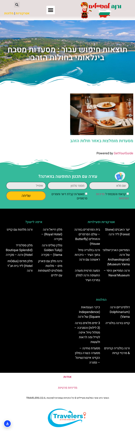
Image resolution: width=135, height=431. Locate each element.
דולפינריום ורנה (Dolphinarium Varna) (120, 312)
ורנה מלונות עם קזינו (20, 229)
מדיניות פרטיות (67, 387)
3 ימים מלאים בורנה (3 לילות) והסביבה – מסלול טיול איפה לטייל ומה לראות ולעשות (87, 332)
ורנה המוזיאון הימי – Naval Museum (117, 273)
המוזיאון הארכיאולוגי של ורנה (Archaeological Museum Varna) (116, 257)
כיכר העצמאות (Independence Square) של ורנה (89, 312)
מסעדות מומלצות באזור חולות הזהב (101, 141)
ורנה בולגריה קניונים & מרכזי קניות (117, 350)
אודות (67, 377)
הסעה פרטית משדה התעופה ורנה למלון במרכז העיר (87, 275)
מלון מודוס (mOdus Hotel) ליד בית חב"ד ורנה (20, 266)
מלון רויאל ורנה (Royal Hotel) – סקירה (51, 234)
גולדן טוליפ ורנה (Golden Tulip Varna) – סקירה (51, 250)
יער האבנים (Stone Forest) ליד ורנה (117, 232)
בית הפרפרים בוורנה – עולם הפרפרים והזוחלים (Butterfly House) (87, 236)
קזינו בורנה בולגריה (117, 323)
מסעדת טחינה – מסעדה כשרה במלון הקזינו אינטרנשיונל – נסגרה (87, 355)
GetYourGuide (123, 153)
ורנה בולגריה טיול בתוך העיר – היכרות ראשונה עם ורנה (87, 255)
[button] (50, 10)
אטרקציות (23, 13)
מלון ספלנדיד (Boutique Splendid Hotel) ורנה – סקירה (19, 250)
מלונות (9, 13)
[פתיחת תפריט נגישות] (7, 423)
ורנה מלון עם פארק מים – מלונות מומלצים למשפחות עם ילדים (50, 268)
